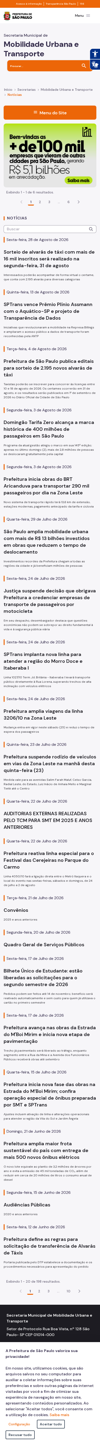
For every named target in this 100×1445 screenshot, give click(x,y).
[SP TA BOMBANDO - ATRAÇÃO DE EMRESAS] (50, 155)
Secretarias (26, 89)
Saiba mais (59, 1414)
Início (8, 89)
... (59, 202)
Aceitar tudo (51, 1424)
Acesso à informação (29, 4)
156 (82, 4)
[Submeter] (91, 229)
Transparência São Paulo (61, 4)
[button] (78, 202)
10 (68, 1291)
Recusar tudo (20, 1435)
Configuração (19, 1424)
